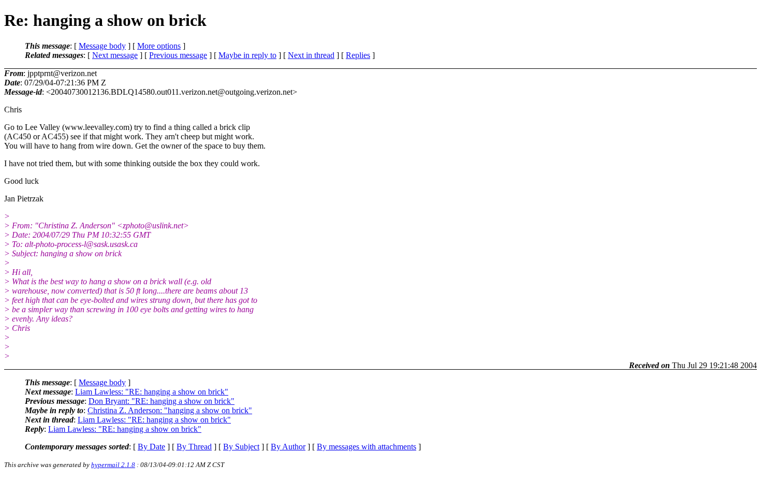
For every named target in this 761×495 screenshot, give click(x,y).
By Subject (241, 446)
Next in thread (311, 55)
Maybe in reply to (247, 55)
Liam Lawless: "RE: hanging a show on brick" (151, 391)
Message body (102, 45)
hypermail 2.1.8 (113, 465)
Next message (115, 55)
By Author (288, 446)
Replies (358, 55)
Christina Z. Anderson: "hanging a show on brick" (169, 410)
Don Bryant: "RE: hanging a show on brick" (162, 401)
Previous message (178, 55)
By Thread (194, 446)
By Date (151, 446)
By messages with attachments (366, 446)
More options (159, 45)
